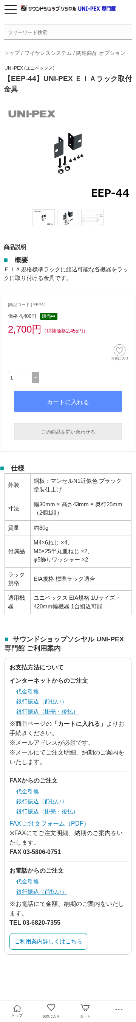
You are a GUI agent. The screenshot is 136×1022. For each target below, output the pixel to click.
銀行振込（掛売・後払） (47, 711)
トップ (12, 53)
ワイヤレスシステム (48, 53)
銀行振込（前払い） (41, 701)
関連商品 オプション (100, 53)
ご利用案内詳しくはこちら (48, 941)
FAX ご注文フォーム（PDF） (49, 823)
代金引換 (27, 691)
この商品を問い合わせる (68, 432)
